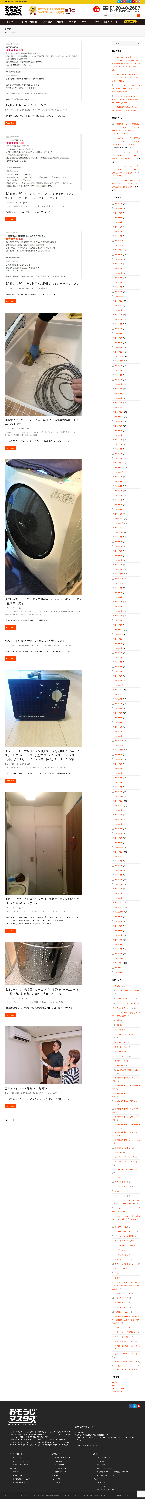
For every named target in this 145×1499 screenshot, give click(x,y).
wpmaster (25, 203)
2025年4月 (119, 278)
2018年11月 (119, 634)
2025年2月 (119, 287)
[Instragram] (127, 2)
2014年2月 (119, 893)
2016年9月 (119, 755)
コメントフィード (119, 1388)
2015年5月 (119, 824)
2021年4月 (119, 500)
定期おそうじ (120, 1273)
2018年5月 (119, 662)
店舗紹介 (96, 1454)
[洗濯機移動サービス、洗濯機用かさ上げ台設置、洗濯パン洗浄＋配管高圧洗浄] (43, 527)
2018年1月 (119, 680)
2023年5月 (119, 384)
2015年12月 (119, 796)
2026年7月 (119, 208)
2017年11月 (119, 690)
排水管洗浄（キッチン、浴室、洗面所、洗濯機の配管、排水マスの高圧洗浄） (126, 1285)
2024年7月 (119, 319)
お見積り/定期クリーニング (21, 1482)
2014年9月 (119, 861)
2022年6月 (119, 435)
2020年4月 (119, 556)
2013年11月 (119, 907)
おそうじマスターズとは (62, 1457)
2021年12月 (119, 463)
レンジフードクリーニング (125, 1255)
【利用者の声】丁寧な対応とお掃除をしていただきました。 (42, 283)
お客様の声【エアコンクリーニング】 (26, 206)
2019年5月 (119, 606)
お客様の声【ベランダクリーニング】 (53, 206)
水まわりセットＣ (121, 1307)
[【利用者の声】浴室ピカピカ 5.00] (43, 71)
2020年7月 (119, 542)
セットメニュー (18, 1475)
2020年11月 (119, 523)
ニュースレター (121, 1196)
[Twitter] (118, 2)
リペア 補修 (120, 1250)
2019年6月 (119, 602)
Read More (10, 123)
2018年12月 (119, 630)
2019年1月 (119, 625)
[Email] (139, 2)
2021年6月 (119, 491)
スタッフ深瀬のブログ (123, 1187)
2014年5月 (119, 880)
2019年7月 (119, 597)
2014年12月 (119, 847)
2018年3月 (119, 671)
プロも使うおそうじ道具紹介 (105, 1490)
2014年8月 (119, 866)
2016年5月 (119, 773)
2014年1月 (119, 898)
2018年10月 (119, 639)
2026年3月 (119, 227)
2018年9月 (119, 644)
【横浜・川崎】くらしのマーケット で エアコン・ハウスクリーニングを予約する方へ (126, 77)
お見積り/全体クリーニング (21, 1479)
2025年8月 (119, 259)
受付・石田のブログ (125, 998)
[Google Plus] (124, 2)
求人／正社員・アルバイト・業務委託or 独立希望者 (112, 1472)
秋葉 (119, 1020)
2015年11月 (119, 801)
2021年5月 (119, 495)
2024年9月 (119, 310)
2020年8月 (119, 537)
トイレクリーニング (122, 1191)
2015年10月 (119, 806)
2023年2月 (119, 398)
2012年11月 (119, 963)
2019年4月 (119, 611)
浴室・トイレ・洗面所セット (126, 1332)
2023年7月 (119, 375)
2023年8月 (119, 370)
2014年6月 (119, 875)
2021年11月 (119, 468)
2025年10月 (119, 250)
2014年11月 (119, 852)
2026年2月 (119, 231)
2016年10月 (119, 750)
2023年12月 (119, 352)
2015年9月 (119, 810)
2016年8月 (119, 759)
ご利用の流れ (59, 1461)
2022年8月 (119, 426)
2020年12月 (119, 519)
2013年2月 (119, 949)
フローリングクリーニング (125, 1232)
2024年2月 (119, 343)
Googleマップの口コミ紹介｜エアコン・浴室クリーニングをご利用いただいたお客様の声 (126, 88)
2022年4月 (119, 444)
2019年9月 (119, 588)
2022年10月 (119, 417)
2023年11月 (119, 356)
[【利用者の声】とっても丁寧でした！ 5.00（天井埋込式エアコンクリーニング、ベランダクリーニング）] (43, 162)
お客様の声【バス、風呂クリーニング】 (55, 110)
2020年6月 (119, 546)
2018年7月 (119, 653)
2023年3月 (119, 393)
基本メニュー (120, 1268)
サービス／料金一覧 (16, 1454)
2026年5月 (119, 218)
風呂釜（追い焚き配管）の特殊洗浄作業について (35, 640)
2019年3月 (119, 616)
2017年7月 (119, 708)
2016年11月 (119, 745)
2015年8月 (119, 815)
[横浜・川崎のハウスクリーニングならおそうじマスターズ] (13, 11)
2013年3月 (119, 944)
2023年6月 (119, 380)
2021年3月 (119, 505)
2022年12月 (119, 407)
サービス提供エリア (61, 1465)
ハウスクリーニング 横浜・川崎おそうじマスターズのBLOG (54, 645)
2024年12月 (119, 296)
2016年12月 (119, 741)
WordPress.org (117, 1392)
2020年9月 (119, 532)
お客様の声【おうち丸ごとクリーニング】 (54, 288)
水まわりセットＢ (121, 1303)
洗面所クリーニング (122, 1327)
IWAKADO (26, 110)
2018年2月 (119, 676)
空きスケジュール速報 (49, 1093)
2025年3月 (119, 282)
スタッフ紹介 (101, 1465)
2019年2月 (119, 620)
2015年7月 (119, 819)
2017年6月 (119, 713)
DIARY (37, 110)
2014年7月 (119, 870)
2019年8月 (119, 593)
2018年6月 (119, 657)
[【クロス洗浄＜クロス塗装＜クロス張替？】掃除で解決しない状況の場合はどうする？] (43, 843)
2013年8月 (119, 921)
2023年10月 (119, 361)
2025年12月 (119, 241)
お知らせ (118, 1152)
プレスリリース (121, 1227)
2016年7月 (119, 764)
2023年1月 (119, 403)
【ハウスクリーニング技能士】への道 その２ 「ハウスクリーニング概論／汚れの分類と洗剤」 (126, 155)
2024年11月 (119, 301)
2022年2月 (119, 454)
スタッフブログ (121, 1182)
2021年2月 (119, 509)
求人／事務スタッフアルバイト (106, 1475)
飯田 (119, 1025)
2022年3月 (119, 449)
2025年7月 (119, 264)
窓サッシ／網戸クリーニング (126, 1362)
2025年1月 (119, 292)
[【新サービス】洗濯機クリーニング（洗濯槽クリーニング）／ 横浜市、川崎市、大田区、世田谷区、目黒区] (43, 963)
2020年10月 (119, 528)
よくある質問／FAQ (61, 1468)
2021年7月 (119, 486)
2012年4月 (119, 972)
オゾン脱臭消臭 (12, 768)
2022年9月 (119, 421)
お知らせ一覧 (56, 1479)
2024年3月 (119, 338)
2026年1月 (119, 236)
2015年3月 (119, 833)
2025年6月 (119, 268)
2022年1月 (119, 458)
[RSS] (136, 2)
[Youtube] (133, 2)
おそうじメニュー (13, 1002)
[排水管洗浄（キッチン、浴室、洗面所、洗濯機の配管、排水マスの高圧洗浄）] (43, 364)
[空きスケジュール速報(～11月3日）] (43, 1055)
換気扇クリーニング (122, 1293)
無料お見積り (14, 1468)
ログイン (115, 1382)
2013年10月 (119, 912)
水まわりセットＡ (121, 1298)
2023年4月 (119, 389)
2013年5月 (119, 935)
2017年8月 (119, 704)
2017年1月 (119, 736)
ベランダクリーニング (123, 1241)
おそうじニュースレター (104, 1468)
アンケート (55, 1475)
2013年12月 (119, 903)
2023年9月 (119, 366)
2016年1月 (119, 792)
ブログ (95, 1479)
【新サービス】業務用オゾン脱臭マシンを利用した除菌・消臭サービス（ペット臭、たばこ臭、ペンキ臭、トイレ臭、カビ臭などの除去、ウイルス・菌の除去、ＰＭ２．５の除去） (42, 755)
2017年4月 (119, 722)
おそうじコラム (12, 911)
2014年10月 (119, 856)
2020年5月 (119, 551)
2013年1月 (119, 954)
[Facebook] (121, 2)
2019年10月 (119, 583)
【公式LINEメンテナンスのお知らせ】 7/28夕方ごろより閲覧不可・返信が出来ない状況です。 (126, 99)
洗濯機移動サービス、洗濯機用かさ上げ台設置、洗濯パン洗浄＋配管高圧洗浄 (126, 1320)
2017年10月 (119, 694)
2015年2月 (119, 838)
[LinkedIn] (130, 2)
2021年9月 (119, 477)
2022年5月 (119, 440)
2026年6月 (119, 213)
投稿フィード (117, 1385)
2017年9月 (119, 699)
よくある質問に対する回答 (128, 990)
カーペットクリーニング (124, 1157)
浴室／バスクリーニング (124, 1341)
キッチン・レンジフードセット (127, 1169)
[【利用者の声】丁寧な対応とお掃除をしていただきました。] (43, 255)
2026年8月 (119, 204)
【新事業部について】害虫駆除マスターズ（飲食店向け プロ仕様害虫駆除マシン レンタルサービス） (126, 127)
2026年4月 (119, 222)
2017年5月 (119, 718)
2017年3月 (119, 727)
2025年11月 (119, 245)
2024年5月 (119, 329)
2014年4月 (119, 884)
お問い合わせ (56, 1482)
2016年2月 (119, 787)
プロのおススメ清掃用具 (124, 1236)
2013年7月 (119, 926)
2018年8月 (119, 648)
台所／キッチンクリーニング (126, 1264)
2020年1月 (119, 569)
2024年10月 (119, 306)
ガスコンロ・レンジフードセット (127, 1162)
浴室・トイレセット (122, 1337)
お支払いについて (60, 1472)
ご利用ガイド (56, 1454)
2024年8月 (119, 315)
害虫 (116, 1278)
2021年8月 (119, 481)
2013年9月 (119, 917)
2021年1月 (119, 514)
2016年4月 (119, 778)
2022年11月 (119, 412)
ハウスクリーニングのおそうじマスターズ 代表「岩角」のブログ (36, 432)
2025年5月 (119, 273)
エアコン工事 (120, 1030)
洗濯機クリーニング (122, 1312)
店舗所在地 (100, 1461)
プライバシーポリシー (103, 1457)
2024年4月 (119, 333)
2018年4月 (119, 667)
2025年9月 (119, 255)
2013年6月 (119, 931)
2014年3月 (119, 889)
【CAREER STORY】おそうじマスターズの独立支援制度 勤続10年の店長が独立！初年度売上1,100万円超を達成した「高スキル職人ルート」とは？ (126, 63)
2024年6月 (119, 324)
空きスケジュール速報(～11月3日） (26, 1088)
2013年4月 (119, 940)
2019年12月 (119, 574)
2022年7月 (119, 431)
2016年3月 (119, 782)
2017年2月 (119, 731)
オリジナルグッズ (121, 1056)
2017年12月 (119, 685)
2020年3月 (119, 560)
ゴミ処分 (118, 1177)
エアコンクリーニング (123, 1008)
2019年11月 (119, 579)
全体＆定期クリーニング (20, 1465)
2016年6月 (119, 768)
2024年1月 (119, 347)
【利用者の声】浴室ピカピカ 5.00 (25, 105)
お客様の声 (119, 1065)
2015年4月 (119, 829)
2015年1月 (119, 843)
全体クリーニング (121, 1259)
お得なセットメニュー (123, 1148)
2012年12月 (119, 958)
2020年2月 (119, 565)
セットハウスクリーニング (21, 1461)
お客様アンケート (121, 1061)
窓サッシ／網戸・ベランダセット (127, 1354)
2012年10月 (119, 968)
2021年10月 (119, 472)
